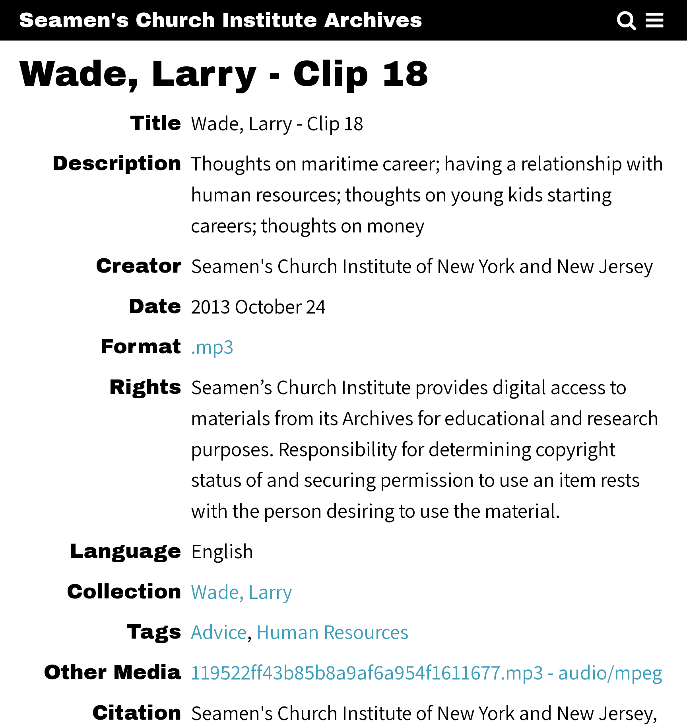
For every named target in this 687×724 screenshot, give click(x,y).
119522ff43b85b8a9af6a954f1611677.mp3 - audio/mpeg (426, 671)
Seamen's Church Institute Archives (220, 20)
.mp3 (212, 346)
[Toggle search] (626, 20)
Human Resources (332, 631)
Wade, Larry (241, 591)
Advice (219, 631)
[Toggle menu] (654, 20)
